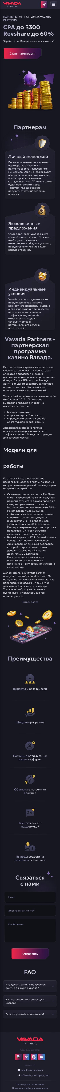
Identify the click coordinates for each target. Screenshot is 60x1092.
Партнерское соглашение (30, 1084)
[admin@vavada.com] (19, 1070)
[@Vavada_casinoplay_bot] (19, 1075)
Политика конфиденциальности (30, 1088)
